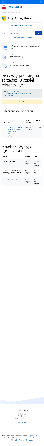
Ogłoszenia (15, 91)
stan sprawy (29, 25)
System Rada (14, 44)
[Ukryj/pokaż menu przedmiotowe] (3, 2)
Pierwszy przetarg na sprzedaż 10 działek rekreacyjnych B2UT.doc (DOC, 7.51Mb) (15, 131)
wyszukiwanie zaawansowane (23, 38)
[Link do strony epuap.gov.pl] (15, 7)
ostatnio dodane (17, 25)
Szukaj (39, 33)
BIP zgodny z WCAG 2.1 (34, 436)
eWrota (12, 63)
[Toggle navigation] (41, 2)
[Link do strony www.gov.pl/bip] (5, 7)
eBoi (11, 54)
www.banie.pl (22, 422)
